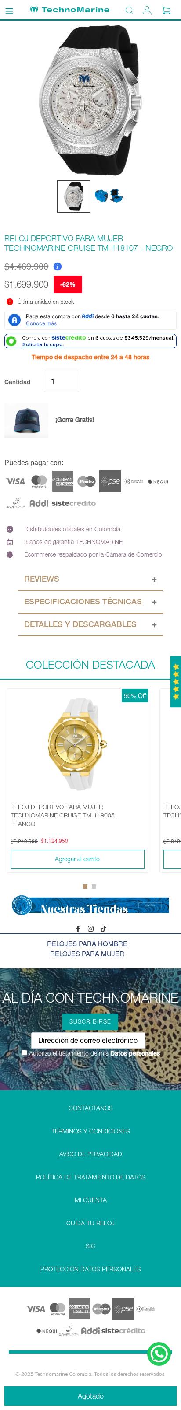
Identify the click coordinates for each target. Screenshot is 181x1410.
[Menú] (9, 9)
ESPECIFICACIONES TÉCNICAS (83, 601)
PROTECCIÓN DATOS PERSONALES (90, 1269)
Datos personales (134, 1053)
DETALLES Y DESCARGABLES (80, 624)
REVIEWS (41, 579)
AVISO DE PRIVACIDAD (90, 1154)
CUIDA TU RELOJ (90, 1223)
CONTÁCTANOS (91, 1108)
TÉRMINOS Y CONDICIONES (90, 1131)
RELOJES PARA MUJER (87, 953)
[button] (85, 886)
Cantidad (17, 382)
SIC (90, 1246)
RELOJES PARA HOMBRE (87, 943)
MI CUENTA (91, 1200)
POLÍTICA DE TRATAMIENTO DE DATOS (90, 1177)
